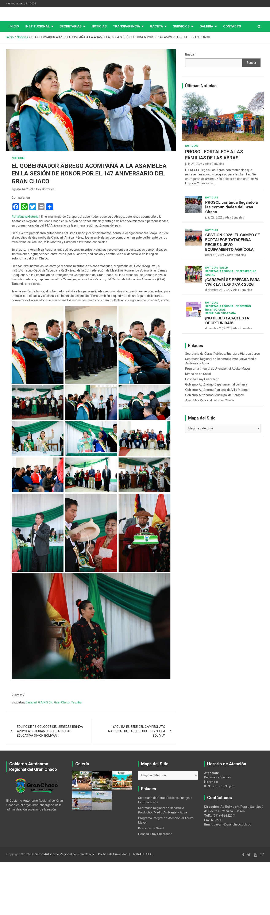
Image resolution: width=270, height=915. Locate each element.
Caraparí (31, 702)
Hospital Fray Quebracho (202, 379)
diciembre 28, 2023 (218, 290)
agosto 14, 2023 (22, 189)
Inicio (14, 26)
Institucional (37, 26)
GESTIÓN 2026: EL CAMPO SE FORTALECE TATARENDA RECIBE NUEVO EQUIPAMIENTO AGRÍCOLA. (232, 242)
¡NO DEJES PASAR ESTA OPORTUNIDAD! (227, 320)
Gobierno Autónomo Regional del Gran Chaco (62, 854)
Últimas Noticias (201, 85)
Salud (223, 267)
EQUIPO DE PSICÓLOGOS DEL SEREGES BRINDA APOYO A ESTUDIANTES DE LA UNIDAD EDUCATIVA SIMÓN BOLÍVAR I (50, 731)
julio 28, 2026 (193, 164)
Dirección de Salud (198, 374)
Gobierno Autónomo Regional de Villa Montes (216, 390)
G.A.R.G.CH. (45, 702)
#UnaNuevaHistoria (25, 217)
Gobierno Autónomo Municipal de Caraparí (214, 395)
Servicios (181, 26)
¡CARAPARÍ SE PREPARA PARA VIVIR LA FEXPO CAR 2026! (232, 282)
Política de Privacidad (112, 854)
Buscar (190, 54)
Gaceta (156, 26)
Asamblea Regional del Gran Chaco (209, 400)
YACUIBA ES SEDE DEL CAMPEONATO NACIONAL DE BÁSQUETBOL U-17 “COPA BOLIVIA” (136, 731)
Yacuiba (76, 702)
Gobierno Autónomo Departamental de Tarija (216, 384)
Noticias (99, 26)
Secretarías (71, 26)
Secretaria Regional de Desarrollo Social (230, 273)
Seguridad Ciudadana (220, 313)
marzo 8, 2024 (214, 255)
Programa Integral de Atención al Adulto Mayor (217, 369)
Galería (206, 26)
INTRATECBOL (142, 854)
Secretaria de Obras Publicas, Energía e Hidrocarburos (222, 354)
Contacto (232, 26)
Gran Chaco (62, 702)
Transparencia (126, 26)
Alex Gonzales (44, 189)
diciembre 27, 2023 (218, 328)
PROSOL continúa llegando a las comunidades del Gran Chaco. (231, 207)
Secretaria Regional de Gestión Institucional (228, 308)
